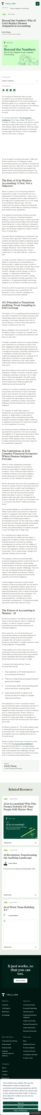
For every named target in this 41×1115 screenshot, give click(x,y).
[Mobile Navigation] (37, 4)
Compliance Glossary (30, 1054)
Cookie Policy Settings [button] (35, 1112)
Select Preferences (20, 1111)
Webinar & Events (29, 1044)
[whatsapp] (10, 90)
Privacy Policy (8, 1098)
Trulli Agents (6, 1008)
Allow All (20, 1103)
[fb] (7, 90)
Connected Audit (29, 1005)
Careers (4, 1071)
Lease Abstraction (29, 1027)
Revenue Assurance (30, 1031)
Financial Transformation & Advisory (8, 1053)
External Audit (6, 1048)
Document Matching (30, 1008)
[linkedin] (14, 90)
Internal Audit (6, 1044)
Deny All (20, 1107)
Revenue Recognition (30, 1024)
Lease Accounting (29, 1021)
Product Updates (29, 1048)
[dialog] (20, 1097)
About (4, 1068)
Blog (24, 1041)
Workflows (5, 1011)
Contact (5, 1074)
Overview (5, 1005)
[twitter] (3, 90)
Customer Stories (29, 1051)
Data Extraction (28, 1011)
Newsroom (5, 1078)
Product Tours (28, 1058)
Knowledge (6, 1015)
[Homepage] (8, 3)
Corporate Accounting (9, 1041)
